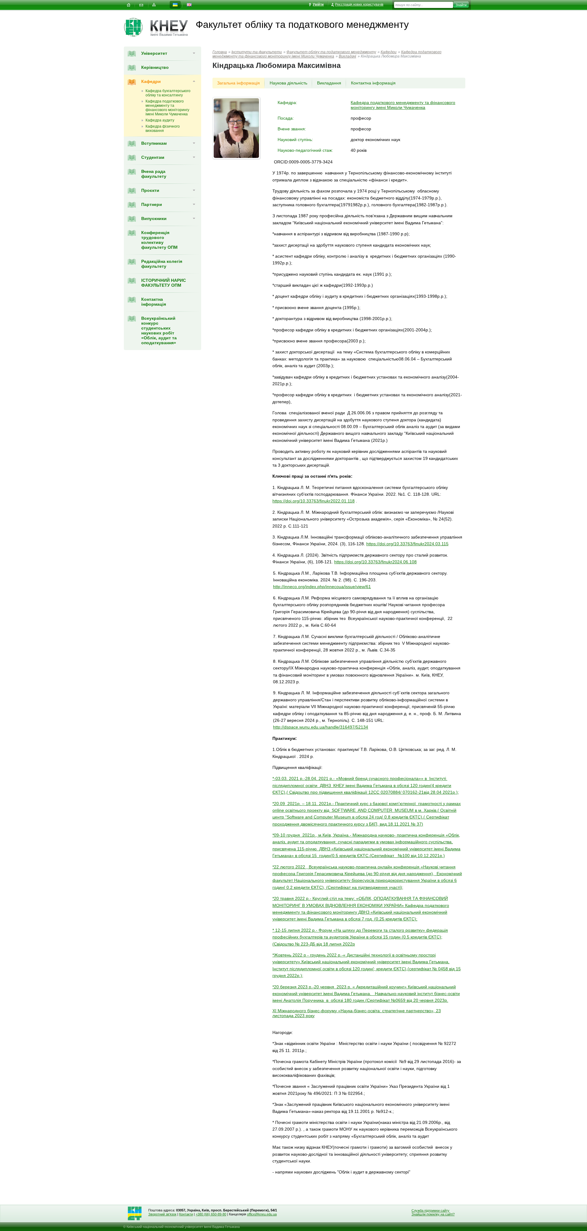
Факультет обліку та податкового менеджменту (331, 52)
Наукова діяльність (288, 82)
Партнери (151, 204)
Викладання (329, 82)
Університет (154, 53)
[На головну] (128, 5)
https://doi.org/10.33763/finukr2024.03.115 (407, 543)
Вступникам (154, 143)
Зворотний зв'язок (162, 1214)
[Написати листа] (141, 5)
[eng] (189, 5)
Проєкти (150, 190)
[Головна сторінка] (137, 27)
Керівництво (155, 67)
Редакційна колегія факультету (161, 264)
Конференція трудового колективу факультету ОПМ (159, 240)
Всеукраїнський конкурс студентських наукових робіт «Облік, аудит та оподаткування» (159, 330)
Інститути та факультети (256, 52)
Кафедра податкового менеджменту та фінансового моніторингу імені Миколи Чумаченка (326, 54)
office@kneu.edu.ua (262, 1214)
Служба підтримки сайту (430, 1210)
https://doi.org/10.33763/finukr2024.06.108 (375, 561)
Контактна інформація (153, 302)
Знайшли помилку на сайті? (433, 1214)
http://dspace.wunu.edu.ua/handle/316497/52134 (320, 727)
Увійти (318, 4)
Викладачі (347, 56)
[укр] (175, 5)
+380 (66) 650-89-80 (211, 1214)
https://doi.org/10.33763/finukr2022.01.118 (313, 500)
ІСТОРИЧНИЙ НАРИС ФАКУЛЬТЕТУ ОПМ (163, 283)
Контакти (186, 1214)
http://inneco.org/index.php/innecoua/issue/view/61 (322, 586)
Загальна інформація (238, 82)
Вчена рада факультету (153, 174)
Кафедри (151, 81)
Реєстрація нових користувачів (359, 4)
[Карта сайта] (154, 5)
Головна (219, 52)
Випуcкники (154, 218)
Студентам (152, 157)
